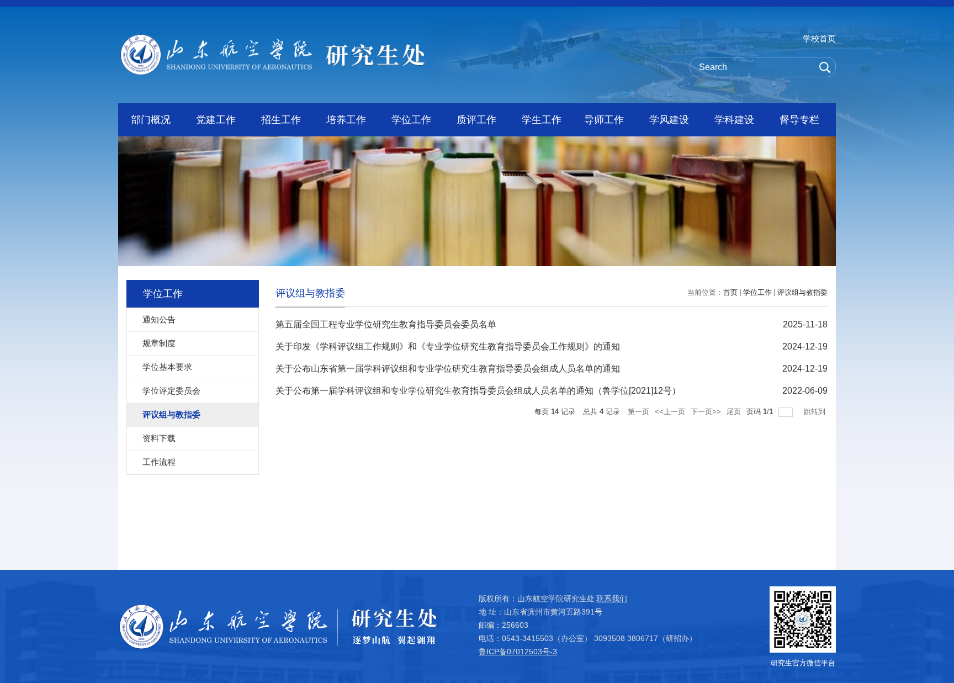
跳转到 (816, 411)
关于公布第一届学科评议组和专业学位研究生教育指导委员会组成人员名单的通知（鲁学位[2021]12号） (478, 390)
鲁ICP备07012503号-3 (518, 651)
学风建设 (669, 119)
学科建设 (734, 119)
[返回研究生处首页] (272, 38)
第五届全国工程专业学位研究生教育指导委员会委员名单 (385, 324)
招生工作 (281, 119)
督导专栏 (799, 119)
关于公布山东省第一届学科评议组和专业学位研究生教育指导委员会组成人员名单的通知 (447, 368)
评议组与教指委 (802, 292)
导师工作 (604, 119)
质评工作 (476, 119)
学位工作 (411, 119)
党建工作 (216, 119)
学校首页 (819, 38)
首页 (730, 292)
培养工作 (346, 119)
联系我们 (611, 598)
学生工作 (541, 119)
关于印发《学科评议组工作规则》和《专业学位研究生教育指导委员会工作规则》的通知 (447, 346)
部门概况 (151, 119)
